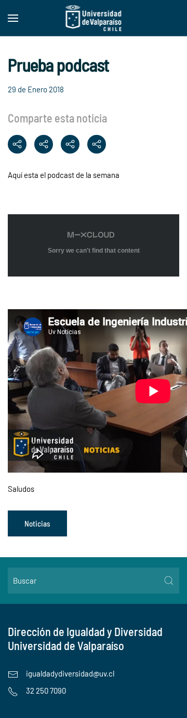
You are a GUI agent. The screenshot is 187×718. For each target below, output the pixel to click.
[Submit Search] (168, 580)
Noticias (37, 523)
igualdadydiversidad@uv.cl (70, 673)
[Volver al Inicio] (94, 18)
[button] (13, 18)
